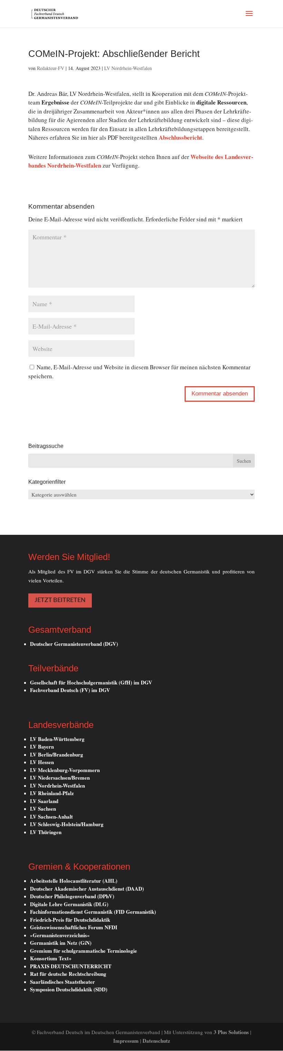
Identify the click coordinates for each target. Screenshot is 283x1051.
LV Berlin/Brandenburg (56, 754)
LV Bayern (42, 746)
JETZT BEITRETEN (60, 600)
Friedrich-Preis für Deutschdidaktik (70, 919)
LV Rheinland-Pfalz (52, 793)
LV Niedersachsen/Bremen (60, 777)
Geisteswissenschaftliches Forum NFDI (73, 927)
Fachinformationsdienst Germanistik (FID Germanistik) (93, 911)
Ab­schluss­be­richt (180, 137)
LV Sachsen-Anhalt (51, 816)
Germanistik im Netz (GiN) (60, 943)
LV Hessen (42, 762)
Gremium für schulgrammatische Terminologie (83, 950)
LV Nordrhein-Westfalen (128, 68)
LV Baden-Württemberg (57, 739)
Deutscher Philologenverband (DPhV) (72, 896)
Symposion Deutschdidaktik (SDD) (68, 989)
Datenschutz (156, 1040)
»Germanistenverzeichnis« (60, 935)
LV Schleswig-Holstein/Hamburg (67, 824)
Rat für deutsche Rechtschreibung (68, 974)
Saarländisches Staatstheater (62, 981)
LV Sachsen (43, 808)
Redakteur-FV (50, 68)
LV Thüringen (45, 832)
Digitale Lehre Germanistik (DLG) (69, 904)
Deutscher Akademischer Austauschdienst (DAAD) (87, 888)
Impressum (126, 1040)
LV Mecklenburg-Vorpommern (65, 770)
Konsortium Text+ (51, 958)
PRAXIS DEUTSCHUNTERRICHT (70, 966)
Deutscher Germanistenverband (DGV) (74, 644)
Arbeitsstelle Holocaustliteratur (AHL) (73, 880)
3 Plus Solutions (232, 1032)
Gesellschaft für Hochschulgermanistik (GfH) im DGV (91, 682)
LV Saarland (44, 801)
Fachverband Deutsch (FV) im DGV (70, 690)
